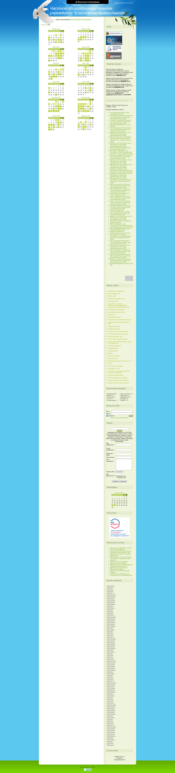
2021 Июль (110, 635)
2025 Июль (110, 723)
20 (58, 74)
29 (61, 42)
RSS (71, 19)
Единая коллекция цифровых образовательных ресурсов (119, 562)
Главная (76, 19)
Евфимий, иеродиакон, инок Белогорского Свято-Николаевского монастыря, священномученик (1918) (121, 170)
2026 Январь (111, 734)
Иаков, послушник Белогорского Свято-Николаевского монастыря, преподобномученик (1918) (120, 185)
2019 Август (110, 593)
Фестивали (110, 397)
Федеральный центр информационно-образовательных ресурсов (121, 565)
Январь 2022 (56, 29)
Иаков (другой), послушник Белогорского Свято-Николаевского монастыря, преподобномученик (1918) (121, 180)
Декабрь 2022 (86, 116)
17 (49, 40)
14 (49, 56)
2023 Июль (110, 679)
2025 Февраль (111, 714)
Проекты (109, 395)
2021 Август (110, 637)
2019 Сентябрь (111, 595)
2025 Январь (111, 712)
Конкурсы (123, 398)
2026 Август (110, 745)
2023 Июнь (110, 677)
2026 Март (110, 738)
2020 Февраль (111, 604)
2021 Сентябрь (111, 639)
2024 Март (110, 694)
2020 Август (110, 615)
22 (61, 40)
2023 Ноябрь (111, 686)
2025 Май (110, 719)
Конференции (111, 394)
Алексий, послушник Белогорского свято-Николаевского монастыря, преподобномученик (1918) (120, 121)
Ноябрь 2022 (56, 116)
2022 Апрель (111, 652)
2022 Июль (110, 657)
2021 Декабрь (111, 644)
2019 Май (110, 588)
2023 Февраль (111, 670)
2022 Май (110, 653)
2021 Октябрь (111, 641)
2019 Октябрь (111, 597)
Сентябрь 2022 (56, 97)
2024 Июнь (110, 699)
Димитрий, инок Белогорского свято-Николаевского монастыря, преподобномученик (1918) (121, 166)
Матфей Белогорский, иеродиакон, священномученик (120, 221)
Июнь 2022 (85, 63)
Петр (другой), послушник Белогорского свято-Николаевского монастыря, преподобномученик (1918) (121, 237)
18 (58, 56)
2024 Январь (111, 690)
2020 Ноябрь (111, 620)
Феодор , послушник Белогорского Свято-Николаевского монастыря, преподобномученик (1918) (120, 260)
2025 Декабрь (111, 732)
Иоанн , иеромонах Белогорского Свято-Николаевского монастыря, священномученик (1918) (120, 198)
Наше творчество (126, 394)
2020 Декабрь (111, 622)
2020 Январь (111, 602)
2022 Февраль (111, 648)
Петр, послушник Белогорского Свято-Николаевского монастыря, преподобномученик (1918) (120, 242)
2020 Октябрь (111, 619)
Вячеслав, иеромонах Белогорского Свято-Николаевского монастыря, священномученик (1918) (121, 156)
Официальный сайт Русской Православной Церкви (118, 568)
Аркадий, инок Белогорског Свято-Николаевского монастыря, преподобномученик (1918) (120, 134)
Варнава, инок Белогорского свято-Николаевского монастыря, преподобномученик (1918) (121, 144)
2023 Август (110, 681)
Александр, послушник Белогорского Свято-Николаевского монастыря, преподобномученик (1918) (121, 117)
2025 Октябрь (111, 728)
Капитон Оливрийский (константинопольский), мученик (120, 210)
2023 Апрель (111, 674)
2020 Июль (110, 613)
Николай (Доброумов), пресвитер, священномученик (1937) (120, 229)
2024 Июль (110, 701)
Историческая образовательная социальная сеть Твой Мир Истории (121, 574)
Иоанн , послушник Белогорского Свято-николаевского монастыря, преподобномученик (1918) (120, 202)
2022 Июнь (110, 655)
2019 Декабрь (111, 600)
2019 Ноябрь (111, 598)
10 (49, 37)
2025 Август (110, 725)
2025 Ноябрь (111, 730)
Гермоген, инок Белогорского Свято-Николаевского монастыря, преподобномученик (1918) (121, 161)
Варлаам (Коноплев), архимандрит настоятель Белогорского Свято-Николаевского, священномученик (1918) (120, 139)
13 (63, 53)
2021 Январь (111, 624)
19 (54, 40)
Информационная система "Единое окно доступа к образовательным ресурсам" (121, 558)
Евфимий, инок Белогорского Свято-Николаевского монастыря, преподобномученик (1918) (121, 175)
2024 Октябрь (111, 706)
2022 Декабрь (111, 666)
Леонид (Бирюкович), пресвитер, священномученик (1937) (120, 213)
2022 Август (110, 659)
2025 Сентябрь (111, 727)
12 (61, 53)
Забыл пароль (115, 417)
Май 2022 (56, 63)
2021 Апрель (111, 630)
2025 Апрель (111, 717)
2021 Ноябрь (111, 642)
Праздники (124, 395)
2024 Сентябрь (111, 705)
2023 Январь (111, 668)
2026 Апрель (111, 739)
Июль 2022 (56, 82)
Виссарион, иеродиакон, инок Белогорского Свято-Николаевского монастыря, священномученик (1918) (121, 152)
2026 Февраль (111, 736)
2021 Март (110, 628)
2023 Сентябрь (111, 683)
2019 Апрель (111, 586)
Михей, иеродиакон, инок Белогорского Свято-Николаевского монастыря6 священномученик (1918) (121, 225)
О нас (109, 398)
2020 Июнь (110, 611)
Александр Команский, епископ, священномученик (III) (120, 113)
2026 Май (110, 741)
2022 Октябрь (111, 663)
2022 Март (110, 650)
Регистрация (83, 19)
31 (51, 79)
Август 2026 (119, 493)
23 (58, 109)
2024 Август (110, 703)
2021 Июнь (110, 633)
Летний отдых (111, 400)
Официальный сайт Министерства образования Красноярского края (120, 551)
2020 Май (110, 609)
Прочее (123, 400)
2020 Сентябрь (111, 617)
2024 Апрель (111, 695)
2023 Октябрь (111, 684)
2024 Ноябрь (111, 708)
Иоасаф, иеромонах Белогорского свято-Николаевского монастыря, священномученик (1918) (120, 207)
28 (49, 60)
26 (61, 58)
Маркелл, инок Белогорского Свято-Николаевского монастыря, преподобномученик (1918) (121, 217)
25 (58, 58)
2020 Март (110, 606)
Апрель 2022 (86, 47)
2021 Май (110, 631)
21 (58, 40)
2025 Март (110, 716)
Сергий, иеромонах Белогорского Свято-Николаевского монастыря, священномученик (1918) (120, 251)
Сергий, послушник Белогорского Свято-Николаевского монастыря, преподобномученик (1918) (120, 256)
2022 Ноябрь (111, 664)
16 (83, 37)
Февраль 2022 (85, 29)
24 (51, 76)
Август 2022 (85, 82)
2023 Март (110, 672)
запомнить (111, 416)
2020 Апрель (111, 608)
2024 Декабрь (111, 710)
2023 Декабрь (111, 688)
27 (56, 42)
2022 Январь (111, 646)
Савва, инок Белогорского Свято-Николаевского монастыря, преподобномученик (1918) (120, 246)
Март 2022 (56, 47)
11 (58, 53)
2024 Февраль (111, 692)
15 (81, 37)
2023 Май (110, 675)
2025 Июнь (110, 721)
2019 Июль (110, 591)
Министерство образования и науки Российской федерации (121, 548)
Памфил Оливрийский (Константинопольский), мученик (120, 232)
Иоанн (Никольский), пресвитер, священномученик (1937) (120, 194)
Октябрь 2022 (86, 97)
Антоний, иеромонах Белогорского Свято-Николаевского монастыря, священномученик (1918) (120, 129)
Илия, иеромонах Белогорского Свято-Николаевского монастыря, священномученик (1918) (120, 190)
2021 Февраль (111, 626)
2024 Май (110, 697)
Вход (89, 19)
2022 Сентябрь (111, 661)
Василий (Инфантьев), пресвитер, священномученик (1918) (120, 148)
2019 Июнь (110, 589)
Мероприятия (125, 397)
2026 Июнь (110, 743)
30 (58, 111)
